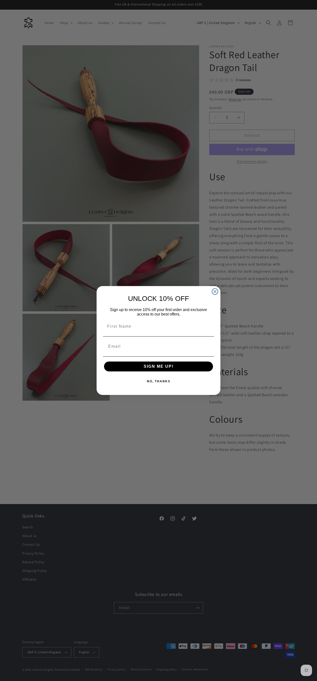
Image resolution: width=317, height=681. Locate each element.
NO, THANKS (158, 381)
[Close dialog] (215, 291)
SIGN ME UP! (159, 366)
